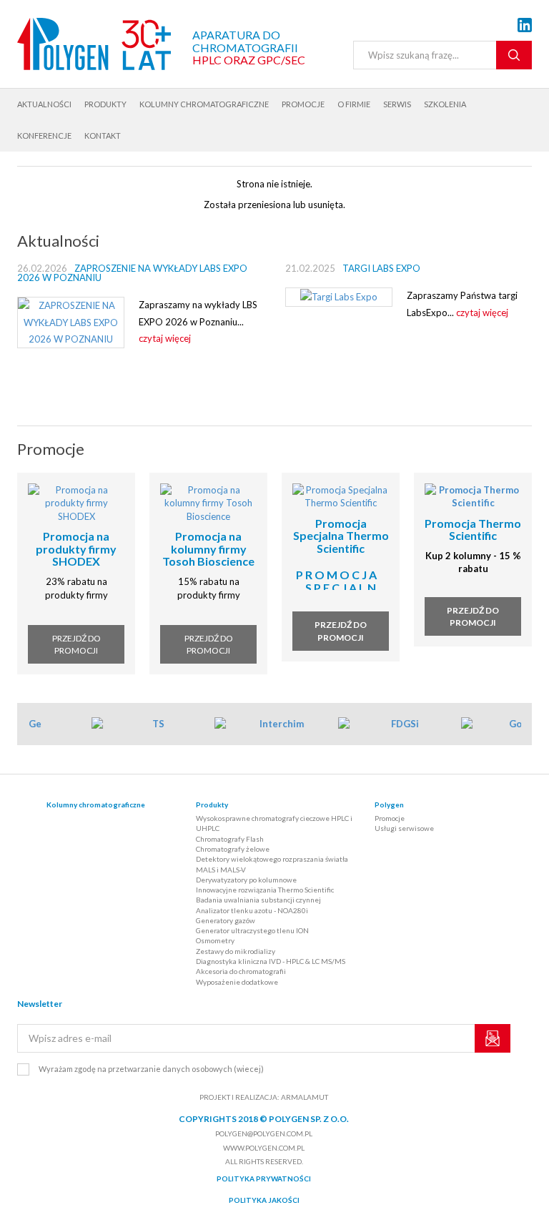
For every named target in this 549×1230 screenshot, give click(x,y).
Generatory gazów (225, 920)
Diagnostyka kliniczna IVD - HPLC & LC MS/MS (270, 961)
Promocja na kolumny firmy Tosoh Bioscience (208, 548)
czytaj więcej (165, 338)
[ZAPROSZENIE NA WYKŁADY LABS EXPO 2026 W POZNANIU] (71, 322)
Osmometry (215, 940)
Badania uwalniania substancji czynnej (258, 899)
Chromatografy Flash (230, 839)
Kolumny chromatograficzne (204, 104)
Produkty (105, 104)
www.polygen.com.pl (264, 1147)
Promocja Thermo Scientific (473, 529)
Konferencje (44, 135)
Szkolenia (445, 104)
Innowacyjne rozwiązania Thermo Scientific (265, 889)
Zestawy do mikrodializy (235, 951)
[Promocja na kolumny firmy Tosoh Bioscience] (208, 502)
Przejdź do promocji (76, 644)
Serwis (397, 104)
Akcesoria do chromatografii (241, 971)
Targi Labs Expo (381, 268)
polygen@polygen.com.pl (263, 1133)
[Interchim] (272, 724)
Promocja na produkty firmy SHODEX (76, 548)
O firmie (353, 104)
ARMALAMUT (304, 1097)
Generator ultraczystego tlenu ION (252, 930)
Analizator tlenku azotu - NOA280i (252, 910)
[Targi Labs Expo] (338, 296)
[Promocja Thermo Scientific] (473, 495)
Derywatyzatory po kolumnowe (246, 879)
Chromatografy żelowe (232, 849)
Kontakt (102, 135)
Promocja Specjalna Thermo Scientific (341, 535)
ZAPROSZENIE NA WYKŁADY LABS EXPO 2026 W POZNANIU (132, 272)
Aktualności (44, 104)
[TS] (148, 724)
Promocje (303, 104)
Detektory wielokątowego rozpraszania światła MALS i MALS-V (272, 864)
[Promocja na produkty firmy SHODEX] (76, 502)
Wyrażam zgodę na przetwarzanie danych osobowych (151, 1068)
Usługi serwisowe (404, 828)
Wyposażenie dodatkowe (237, 982)
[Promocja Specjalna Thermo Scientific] (340, 495)
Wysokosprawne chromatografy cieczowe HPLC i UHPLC (274, 823)
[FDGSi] (395, 724)
